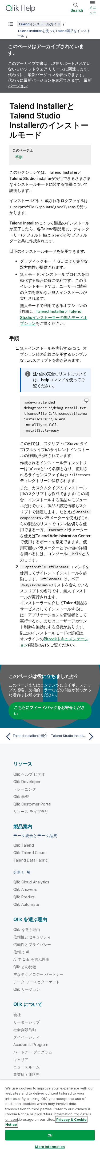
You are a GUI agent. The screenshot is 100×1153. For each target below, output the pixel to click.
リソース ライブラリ (31, 811)
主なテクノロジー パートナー (38, 974)
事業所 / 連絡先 (26, 1074)
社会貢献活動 (24, 1029)
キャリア (21, 1059)
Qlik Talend (23, 845)
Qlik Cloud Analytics (31, 882)
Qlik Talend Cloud (29, 852)
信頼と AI (21, 952)
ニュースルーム (26, 1067)
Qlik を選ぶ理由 (26, 929)
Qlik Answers (25, 889)
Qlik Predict (23, 897)
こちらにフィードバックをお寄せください (49, 710)
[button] (86, 401)
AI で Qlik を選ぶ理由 (31, 959)
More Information (50, 1146)
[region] (50, 1116)
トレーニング (24, 789)
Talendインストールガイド (39, 24)
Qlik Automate (26, 904)
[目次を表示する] (11, 24)
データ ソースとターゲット (36, 982)
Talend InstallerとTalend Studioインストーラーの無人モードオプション (53, 317)
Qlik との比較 (24, 967)
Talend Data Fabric (30, 860)
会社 (17, 1014)
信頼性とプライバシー (32, 944)
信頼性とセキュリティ (32, 937)
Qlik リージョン (26, 989)
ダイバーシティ (26, 1037)
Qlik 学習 (21, 796)
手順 (19, 157)
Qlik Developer (27, 781)
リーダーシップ (26, 1022)
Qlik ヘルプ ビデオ (29, 774)
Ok (49, 1135)
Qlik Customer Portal (32, 804)
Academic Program (31, 1044)
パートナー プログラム (32, 1052)
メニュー (92, 10)
